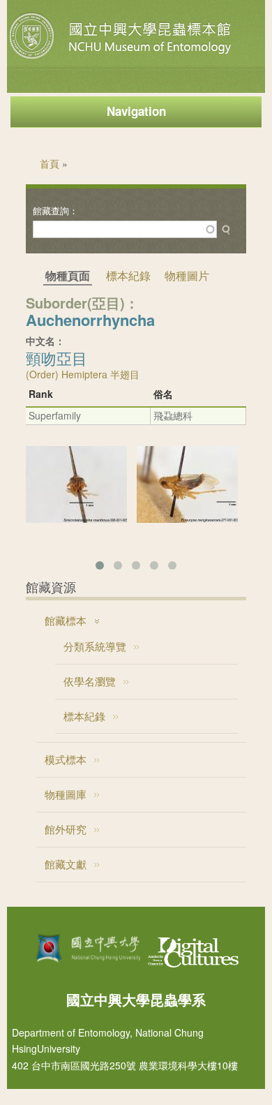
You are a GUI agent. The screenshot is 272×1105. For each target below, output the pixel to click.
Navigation (136, 111)
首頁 (49, 163)
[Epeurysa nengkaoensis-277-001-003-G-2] (187, 519)
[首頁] (122, 59)
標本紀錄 (128, 275)
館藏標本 (65, 620)
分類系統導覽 (94, 646)
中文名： (45, 341)
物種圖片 (187, 275)
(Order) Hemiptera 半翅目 (82, 374)
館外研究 (65, 829)
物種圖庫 (65, 794)
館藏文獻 (65, 863)
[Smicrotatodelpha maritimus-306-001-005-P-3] (76, 519)
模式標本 (65, 759)
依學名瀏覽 (89, 681)
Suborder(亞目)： (82, 302)
